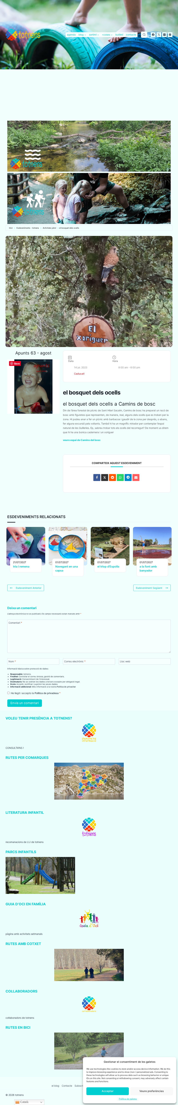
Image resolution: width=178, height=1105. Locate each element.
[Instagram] (164, 34)
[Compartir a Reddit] (112, 477)
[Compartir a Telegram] (128, 477)
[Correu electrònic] (135, 477)
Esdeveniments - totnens (28, 228)
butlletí (119, 34)
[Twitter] (158, 34)
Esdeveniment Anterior (28, 587)
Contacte (67, 1085)
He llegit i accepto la (35, 693)
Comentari (15, 622)
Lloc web (125, 661)
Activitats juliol (49, 228)
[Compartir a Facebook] (96, 477)
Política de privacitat (66, 687)
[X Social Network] (104, 477)
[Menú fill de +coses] (107, 34)
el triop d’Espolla (108, 566)
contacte (131, 34)
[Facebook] (153, 34)
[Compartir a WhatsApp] (120, 477)
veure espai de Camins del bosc (81, 440)
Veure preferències (151, 1091)
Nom (12, 661)
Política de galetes (128, 1099)
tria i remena (21, 566)
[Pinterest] (170, 34)
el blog (55, 1085)
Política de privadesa (47, 693)
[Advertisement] (89, 95)
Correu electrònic (75, 661)
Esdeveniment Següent (149, 587)
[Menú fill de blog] (82, 34)
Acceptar (108, 1091)
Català (23, 1101)
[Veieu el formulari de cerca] (144, 35)
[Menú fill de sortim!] (93, 34)
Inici (11, 228)
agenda (71, 34)
